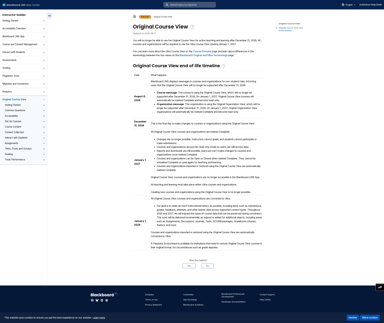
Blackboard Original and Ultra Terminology (204, 55)
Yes (189, 266)
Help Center (265, 300)
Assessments (9, 60)
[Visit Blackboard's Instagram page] (106, 300)
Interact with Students (13, 52)
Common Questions (15, 110)
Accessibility (11, 115)
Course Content (13, 126)
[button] (44, 21)
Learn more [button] (99, 317)
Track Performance (15, 159)
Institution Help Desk (371, 4)
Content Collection (14, 132)
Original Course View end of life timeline (291, 29)
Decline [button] (353, 317)
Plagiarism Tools (10, 75)
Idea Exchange (190, 300)
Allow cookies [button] (370, 317)
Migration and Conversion (15, 83)
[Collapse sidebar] (49, 16)
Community (188, 294)
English (349, 4)
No (207, 266)
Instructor (145, 17)
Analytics (7, 91)
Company (149, 294)
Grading (6, 67)
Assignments (11, 143)
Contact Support (267, 294)
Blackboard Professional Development (233, 295)
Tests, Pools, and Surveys (18, 148)
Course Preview (202, 51)
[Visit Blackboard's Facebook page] (92, 300)
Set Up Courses (13, 121)
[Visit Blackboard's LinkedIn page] (102, 300)
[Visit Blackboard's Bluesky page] (97, 300)
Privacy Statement (153, 305)
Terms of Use (151, 300)
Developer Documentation (234, 302)
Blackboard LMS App (13, 36)
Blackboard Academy (193, 305)
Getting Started (10, 20)
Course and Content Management (19, 44)
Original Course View (14, 99)
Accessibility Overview (14, 28)
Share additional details (198, 277)
